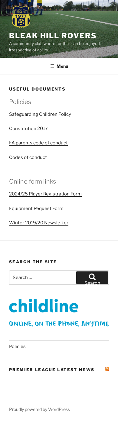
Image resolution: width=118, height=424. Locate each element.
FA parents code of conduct (38, 143)
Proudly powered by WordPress (39, 409)
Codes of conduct (28, 157)
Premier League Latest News (51, 369)
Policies (17, 346)
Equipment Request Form (36, 208)
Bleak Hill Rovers (53, 35)
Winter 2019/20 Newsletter (38, 223)
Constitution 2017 (28, 128)
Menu (62, 66)
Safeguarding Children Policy (40, 114)
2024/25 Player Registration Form (45, 194)
